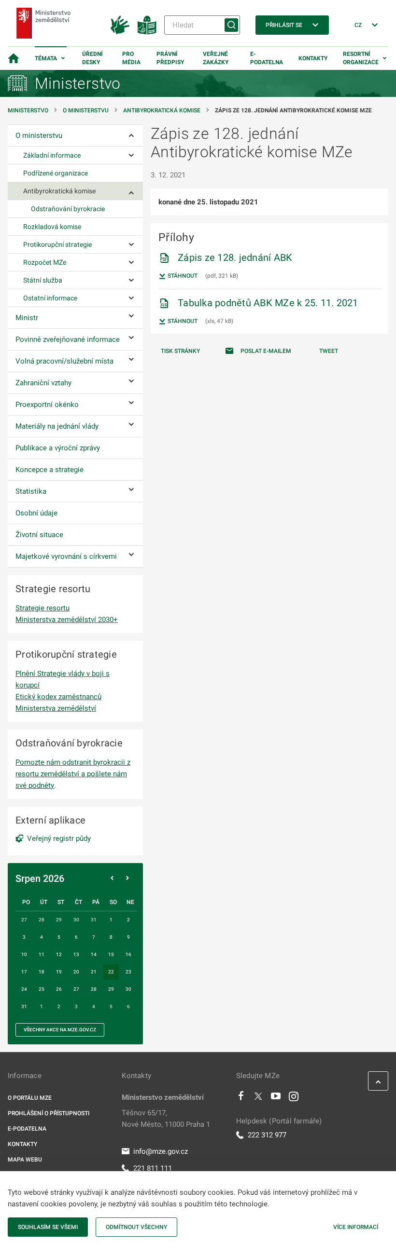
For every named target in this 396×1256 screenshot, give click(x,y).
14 (94, 954)
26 (59, 989)
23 (128, 971)
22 (111, 971)
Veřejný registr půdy (59, 838)
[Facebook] (241, 1098)
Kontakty (312, 58)
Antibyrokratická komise (161, 110)
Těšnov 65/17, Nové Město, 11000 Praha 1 (166, 1118)
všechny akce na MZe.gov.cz (60, 1029)
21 (94, 971)
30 (128, 989)
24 (24, 989)
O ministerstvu (86, 110)
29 (111, 989)
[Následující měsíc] (127, 878)
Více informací (355, 1227)
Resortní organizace (361, 58)
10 (24, 954)
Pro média (131, 58)
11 (41, 954)
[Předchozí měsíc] (112, 878)
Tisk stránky (180, 351)
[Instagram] (293, 1098)
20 (76, 971)
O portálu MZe (30, 1097)
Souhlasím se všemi (48, 1227)
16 (128, 954)
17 (24, 971)
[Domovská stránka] (13, 58)
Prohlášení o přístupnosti (48, 1113)
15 (111, 954)
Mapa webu (25, 1159)
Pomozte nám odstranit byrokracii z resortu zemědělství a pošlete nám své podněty (72, 774)
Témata (46, 58)
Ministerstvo (29, 110)
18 (41, 971)
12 (59, 954)
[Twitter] (258, 1098)
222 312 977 (267, 1135)
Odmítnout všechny (136, 1227)
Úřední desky (92, 58)
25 (41, 989)
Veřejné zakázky (215, 58)
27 (76, 989)
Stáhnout (182, 275)
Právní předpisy (170, 58)
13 (76, 954)
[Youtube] (276, 1098)
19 (59, 971)
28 (94, 989)
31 (24, 1006)
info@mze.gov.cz (160, 1151)
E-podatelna (266, 58)
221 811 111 (152, 1168)
